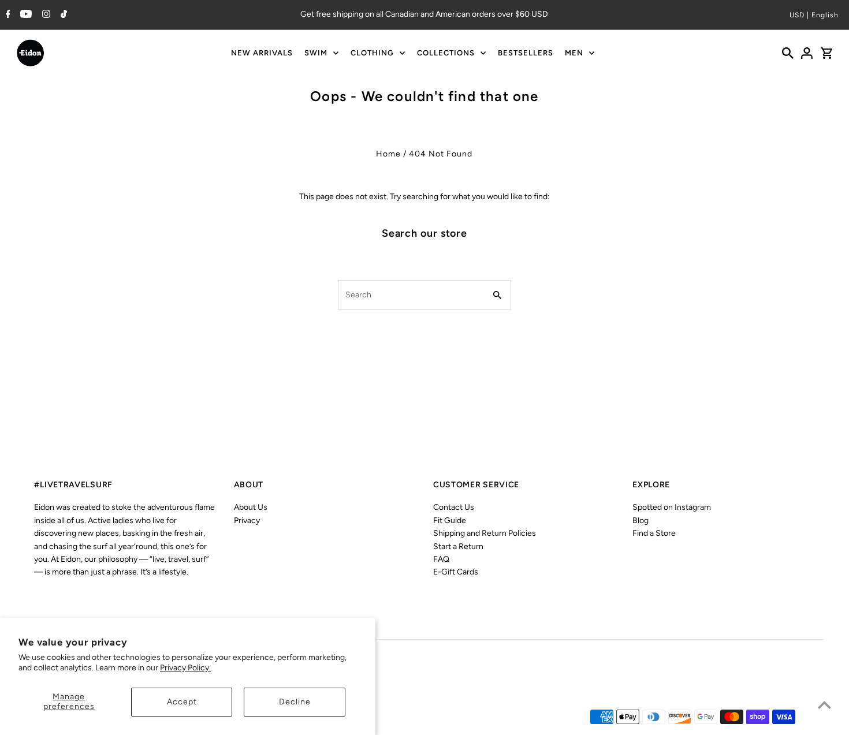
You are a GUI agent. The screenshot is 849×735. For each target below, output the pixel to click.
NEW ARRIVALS (262, 52)
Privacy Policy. (185, 668)
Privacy (247, 520)
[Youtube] (24, 15)
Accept (182, 702)
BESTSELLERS (525, 52)
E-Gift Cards (455, 572)
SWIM (315, 52)
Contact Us (453, 507)
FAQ (441, 559)
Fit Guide (449, 520)
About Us (250, 507)
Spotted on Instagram (671, 507)
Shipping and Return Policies (484, 533)
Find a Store (654, 533)
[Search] (787, 53)
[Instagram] (44, 15)
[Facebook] (6, 15)
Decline (295, 702)
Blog (640, 520)
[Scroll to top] (824, 705)
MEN (574, 52)
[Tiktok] (62, 15)
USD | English (814, 15)
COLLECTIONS (446, 52)
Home (388, 154)
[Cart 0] (826, 53)
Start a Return (458, 546)
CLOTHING (372, 52)
